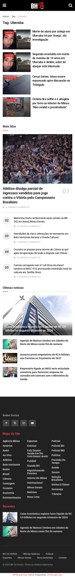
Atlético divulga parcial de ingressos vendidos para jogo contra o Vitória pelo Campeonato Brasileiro (29, 195)
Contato (63, 557)
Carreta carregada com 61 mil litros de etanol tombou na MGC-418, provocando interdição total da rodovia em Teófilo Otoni (43, 269)
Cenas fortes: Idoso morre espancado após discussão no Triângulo (51, 80)
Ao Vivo (7, 455)
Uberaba (22, 16)
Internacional (35, 482)
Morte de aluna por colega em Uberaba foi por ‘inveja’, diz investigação (51, 35)
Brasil (6, 474)
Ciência (7, 478)
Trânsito (56, 494)
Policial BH (58, 445)
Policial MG (11, 77)
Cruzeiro (8, 488)
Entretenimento (12, 497)
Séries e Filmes (60, 484)
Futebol (31, 461)
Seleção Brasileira (57, 478)
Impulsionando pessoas (35, 472)
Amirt (6, 450)
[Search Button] (70, 5)
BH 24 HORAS (10, 554)
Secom (56, 472)
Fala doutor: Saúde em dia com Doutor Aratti (37, 453)
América (7, 445)
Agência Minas (11, 441)
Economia (8, 492)
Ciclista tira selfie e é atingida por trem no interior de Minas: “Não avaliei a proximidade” (51, 103)
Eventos (31, 445)
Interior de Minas (37, 478)
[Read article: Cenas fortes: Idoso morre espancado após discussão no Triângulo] (17, 84)
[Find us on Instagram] (23, 423)
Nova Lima (33, 496)
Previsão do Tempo (58, 461)
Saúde (55, 467)
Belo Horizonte (11, 464)
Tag (13, 16)
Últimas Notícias (31, 554)
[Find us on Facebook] (6, 423)
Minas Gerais (34, 487)
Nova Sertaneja (45, 557)
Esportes (32, 441)
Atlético (7, 459)
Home (6, 16)
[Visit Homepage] (37, 5)
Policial (9, 32)
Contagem (9, 483)
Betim (6, 469)
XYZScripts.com (54, 575)
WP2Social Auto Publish (24, 575)
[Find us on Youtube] (32, 423)
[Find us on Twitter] (14, 423)
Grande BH (33, 465)
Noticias (32, 492)
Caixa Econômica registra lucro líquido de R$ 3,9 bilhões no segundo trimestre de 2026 (35, 328)
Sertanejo (57, 489)
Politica (56, 455)
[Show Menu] (4, 5)
